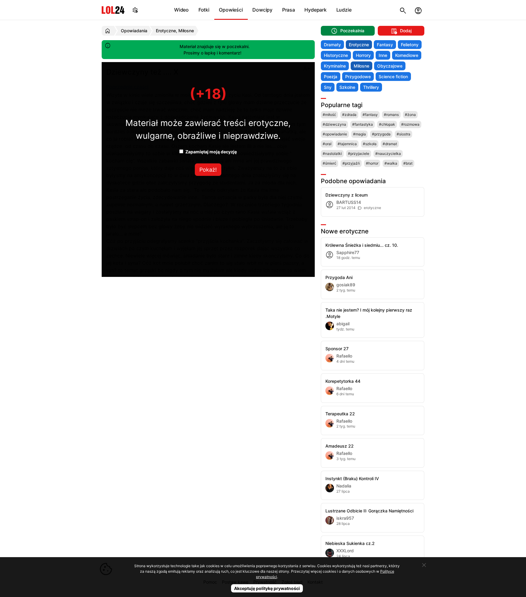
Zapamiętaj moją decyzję (210, 151)
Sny (327, 87)
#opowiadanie (335, 134)
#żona (410, 114)
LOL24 (113, 10)
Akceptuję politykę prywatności (267, 588)
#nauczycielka (388, 153)
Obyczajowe (389, 65)
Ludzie (344, 10)
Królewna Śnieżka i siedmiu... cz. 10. (361, 245)
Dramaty (332, 44)
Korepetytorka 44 (342, 381)
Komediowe (406, 55)
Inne (383, 55)
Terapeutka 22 (340, 413)
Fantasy (385, 44)
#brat (407, 163)
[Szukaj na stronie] (403, 10)
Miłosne (361, 65)
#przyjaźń (351, 163)
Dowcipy (262, 10)
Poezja (330, 76)
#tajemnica (347, 143)
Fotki (203, 10)
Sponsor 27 (337, 348)
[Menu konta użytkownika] (418, 10)
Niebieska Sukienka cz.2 (350, 543)
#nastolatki (332, 153)
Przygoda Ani (338, 277)
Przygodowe (358, 76)
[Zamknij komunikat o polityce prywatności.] (424, 565)
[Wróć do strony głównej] (108, 31)
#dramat (390, 143)
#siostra (403, 134)
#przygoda (381, 134)
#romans (391, 114)
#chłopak (387, 124)
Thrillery (371, 87)
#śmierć (329, 163)
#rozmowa (410, 124)
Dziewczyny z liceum (346, 194)
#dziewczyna (334, 124)
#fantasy (370, 114)
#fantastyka (362, 124)
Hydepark (315, 10)
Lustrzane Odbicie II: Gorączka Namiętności (369, 510)
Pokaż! (208, 169)
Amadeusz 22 (339, 446)
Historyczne (336, 55)
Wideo (181, 10)
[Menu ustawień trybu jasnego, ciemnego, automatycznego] (135, 10)
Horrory (363, 55)
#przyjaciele (358, 153)
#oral (327, 143)
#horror (372, 163)
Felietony (410, 44)
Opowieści (231, 10)
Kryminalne (335, 65)
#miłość (329, 114)
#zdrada (349, 114)
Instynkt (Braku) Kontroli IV (352, 478)
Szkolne (347, 87)
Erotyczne (359, 44)
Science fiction (393, 76)
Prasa (288, 10)
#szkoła (370, 143)
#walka (390, 163)
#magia (359, 134)
